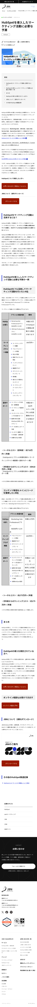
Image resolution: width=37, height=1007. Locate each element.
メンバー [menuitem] (4, 991)
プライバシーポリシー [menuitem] (26, 967)
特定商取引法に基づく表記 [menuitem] (27, 970)
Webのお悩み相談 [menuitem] (24, 942)
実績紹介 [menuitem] (4, 970)
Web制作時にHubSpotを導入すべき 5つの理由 (14, 159)
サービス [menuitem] (4, 943)
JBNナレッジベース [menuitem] (6, 965)
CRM (5, 824)
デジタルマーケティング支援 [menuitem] (9, 948)
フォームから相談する (18, 866)
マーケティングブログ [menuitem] (7, 960)
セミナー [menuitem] (4, 973)
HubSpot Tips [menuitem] (5, 962)
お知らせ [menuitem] (22, 959)
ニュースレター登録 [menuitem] (25, 952)
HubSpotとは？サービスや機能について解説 (13, 138)
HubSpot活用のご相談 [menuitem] (26, 950)
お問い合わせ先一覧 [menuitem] (25, 939)
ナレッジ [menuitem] (4, 957)
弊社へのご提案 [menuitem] (24, 955)
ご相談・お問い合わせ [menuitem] (25, 944)
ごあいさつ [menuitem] (4, 986)
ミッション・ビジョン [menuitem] (7, 989)
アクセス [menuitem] (4, 994)
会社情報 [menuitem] (4, 980)
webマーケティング (10, 814)
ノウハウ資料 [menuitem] (5, 977)
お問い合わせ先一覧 (9, 1)
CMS (5, 819)
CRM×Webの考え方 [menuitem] (7, 939)
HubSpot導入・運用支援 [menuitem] (8, 945)
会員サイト (7, 829)
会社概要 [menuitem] (4, 983)
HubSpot (7, 809)
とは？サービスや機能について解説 (16, 783)
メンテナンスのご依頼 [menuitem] (25, 947)
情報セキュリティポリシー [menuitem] (27, 963)
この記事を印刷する (25, 42)
